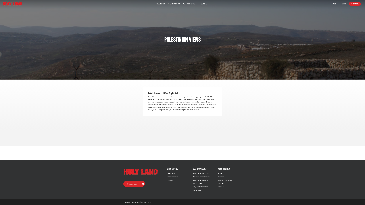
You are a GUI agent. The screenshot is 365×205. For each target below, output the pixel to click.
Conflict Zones (197, 183)
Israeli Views (171, 173)
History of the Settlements (201, 177)
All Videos (170, 180)
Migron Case (197, 190)
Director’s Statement (225, 180)
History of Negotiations (200, 180)
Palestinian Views (172, 177)
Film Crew (221, 183)
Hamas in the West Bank (201, 173)
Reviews (221, 187)
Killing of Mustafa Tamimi (201, 187)
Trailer (220, 173)
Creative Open (146, 202)
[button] (134, 184)
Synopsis (221, 177)
